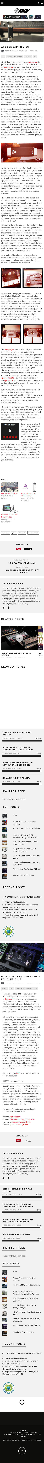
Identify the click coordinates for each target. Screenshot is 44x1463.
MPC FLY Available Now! (22, 563)
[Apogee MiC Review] (9, 487)
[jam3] (22, 152)
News (11, 988)
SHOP (23, 1436)
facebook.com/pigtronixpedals (23, 1119)
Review (22, 533)
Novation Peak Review (16, 778)
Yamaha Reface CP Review (23, 875)
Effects (4, 988)
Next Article (22, 567)
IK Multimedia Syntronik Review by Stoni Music (17, 764)
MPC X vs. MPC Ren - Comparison (26, 828)
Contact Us (34, 1434)
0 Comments (18, 56)
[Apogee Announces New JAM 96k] (29, 487)
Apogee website (7, 378)
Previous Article (22, 560)
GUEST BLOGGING (14, 1434)
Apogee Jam (33, 62)
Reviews (9, 56)
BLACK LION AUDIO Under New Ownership (22, 571)
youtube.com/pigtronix (19, 1124)
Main (15, 815)
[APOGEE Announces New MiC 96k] (9, 508)
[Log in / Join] (42, 3)
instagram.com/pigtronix (21, 1122)
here (18, 1073)
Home (23, 1431)
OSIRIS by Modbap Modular (16, 902)
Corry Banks (9, 50)
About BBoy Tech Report (24, 1433)
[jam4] (22, 278)
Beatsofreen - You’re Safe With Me (26, 869)
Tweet (28, 1141)
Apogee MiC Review (9, 493)
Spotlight (33, 533)
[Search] (38, 3)
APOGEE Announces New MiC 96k (9, 515)
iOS (3, 56)
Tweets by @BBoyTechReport (14, 799)
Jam (13, 533)
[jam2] (22, 334)
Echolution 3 (10, 999)
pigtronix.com (15, 1117)
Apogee (6, 533)
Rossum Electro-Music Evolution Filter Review (17, 749)
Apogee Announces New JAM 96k (28, 494)
